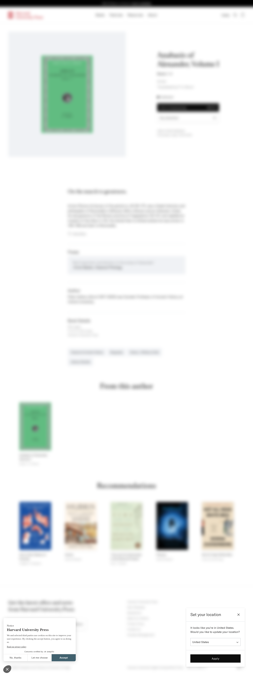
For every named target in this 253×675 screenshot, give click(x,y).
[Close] (238, 615)
